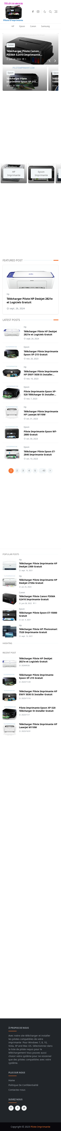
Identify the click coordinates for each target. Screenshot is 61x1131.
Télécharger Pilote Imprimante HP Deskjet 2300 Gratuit (38, 565)
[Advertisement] (30, 125)
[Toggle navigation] (55, 11)
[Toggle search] (50, 12)
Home (11, 1080)
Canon (33, 26)
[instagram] (38, 12)
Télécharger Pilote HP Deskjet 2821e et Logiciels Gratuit (30, 300)
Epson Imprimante (41, 173)
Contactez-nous (16, 1089)
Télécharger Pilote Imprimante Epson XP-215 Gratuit (21, 81)
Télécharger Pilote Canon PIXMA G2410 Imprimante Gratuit (23, 54)
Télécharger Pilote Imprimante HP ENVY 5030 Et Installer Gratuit (41, 374)
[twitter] (24, 1108)
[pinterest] (11, 1108)
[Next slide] (55, 61)
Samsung (45, 26)
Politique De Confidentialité (23, 1085)
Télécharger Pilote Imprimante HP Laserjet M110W (41, 413)
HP (13, 26)
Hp (8, 294)
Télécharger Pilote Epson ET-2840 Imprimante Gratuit (39, 453)
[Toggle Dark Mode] (44, 11)
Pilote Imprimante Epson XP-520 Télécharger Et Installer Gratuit (40, 394)
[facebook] (32, 12)
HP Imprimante (13, 173)
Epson (22, 26)
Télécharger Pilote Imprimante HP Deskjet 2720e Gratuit (38, 581)
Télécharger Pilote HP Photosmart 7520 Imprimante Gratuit (38, 631)
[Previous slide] (49, 61)
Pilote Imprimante (40, 1126)
